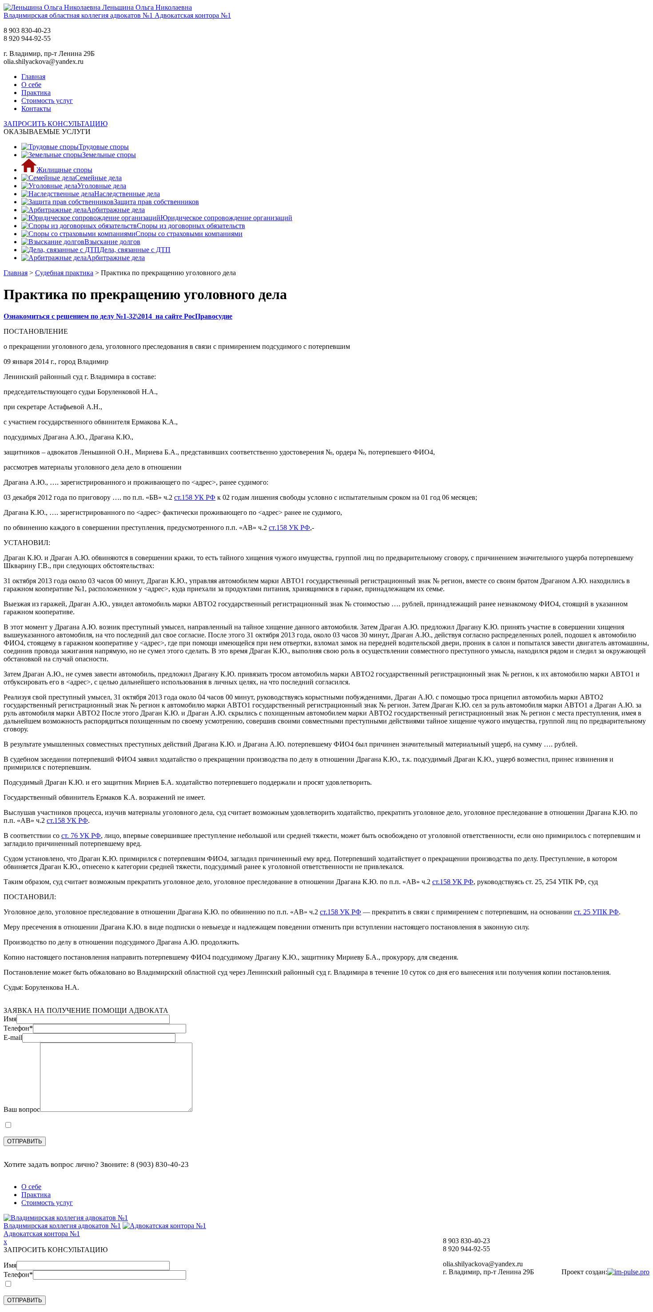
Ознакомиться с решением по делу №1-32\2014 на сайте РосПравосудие (118, 316)
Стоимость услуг (47, 100)
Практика (36, 92)
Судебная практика (64, 273)
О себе (31, 84)
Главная (33, 76)
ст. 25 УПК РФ (596, 912)
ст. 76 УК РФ (81, 835)
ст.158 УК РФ (194, 497)
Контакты (36, 108)
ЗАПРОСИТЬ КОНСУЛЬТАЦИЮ (56, 123)
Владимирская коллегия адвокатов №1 (62, 1225)
